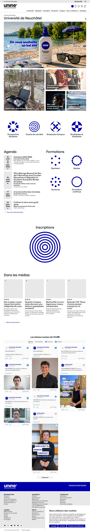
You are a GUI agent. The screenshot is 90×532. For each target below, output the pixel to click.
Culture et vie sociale (10, 513)
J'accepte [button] (53, 526)
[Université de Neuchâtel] (10, 6)
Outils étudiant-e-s (10, 502)
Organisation (36, 497)
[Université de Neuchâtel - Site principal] (10, 486)
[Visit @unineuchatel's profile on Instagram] (63, 365)
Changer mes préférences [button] (76, 526)
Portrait (34, 496)
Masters (62, 501)
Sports (6, 514)
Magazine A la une (38, 502)
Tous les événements (15, 212)
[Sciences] (78, 6)
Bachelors (63, 499)
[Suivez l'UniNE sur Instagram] (8, 525)
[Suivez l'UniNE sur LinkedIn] (14, 525)
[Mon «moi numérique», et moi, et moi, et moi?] (55, 101)
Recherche (55, 11)
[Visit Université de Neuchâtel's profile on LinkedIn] (35, 348)
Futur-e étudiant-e (72, 11)
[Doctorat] (55, 182)
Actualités (83, 11)
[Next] (81, 46)
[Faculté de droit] (81, 6)
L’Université (30, 11)
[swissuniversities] (77, 486)
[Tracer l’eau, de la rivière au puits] (24, 90)
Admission (38, 11)
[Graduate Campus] (55, 127)
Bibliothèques (8, 511)
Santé (6, 516)
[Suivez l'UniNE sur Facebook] (5, 525)
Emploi (6, 504)
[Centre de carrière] (34, 127)
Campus (62, 11)
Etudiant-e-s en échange (44, 244)
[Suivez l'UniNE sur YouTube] (11, 525)
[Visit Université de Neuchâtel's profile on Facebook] (7, 348)
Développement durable (39, 504)
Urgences (7, 497)
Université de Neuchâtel (11, 1)
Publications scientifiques (40, 501)
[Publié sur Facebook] (28, 348)
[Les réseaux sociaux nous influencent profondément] (66, 79)
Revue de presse (13, 322)
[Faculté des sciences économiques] (84, 6)
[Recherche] (85, 1)
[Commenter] (65, 358)
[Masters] (76, 161)
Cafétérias (7, 518)
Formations (46, 11)
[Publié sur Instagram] (84, 365)
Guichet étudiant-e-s (10, 501)
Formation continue (66, 504)
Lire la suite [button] (8, 356)
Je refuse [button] (62, 526)
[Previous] (8, 46)
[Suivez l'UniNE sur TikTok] (21, 525)
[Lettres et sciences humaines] (75, 6)
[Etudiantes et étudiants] (76, 127)
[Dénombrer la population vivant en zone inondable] (76, 101)
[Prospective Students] (13, 127)
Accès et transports (10, 499)
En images (7, 519)
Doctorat (63, 502)
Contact (6, 496)
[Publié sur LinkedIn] (56, 348)
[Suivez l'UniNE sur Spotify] (18, 525)
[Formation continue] (76, 182)
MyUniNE (79, 1)
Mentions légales (26, 530)
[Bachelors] (55, 161)
